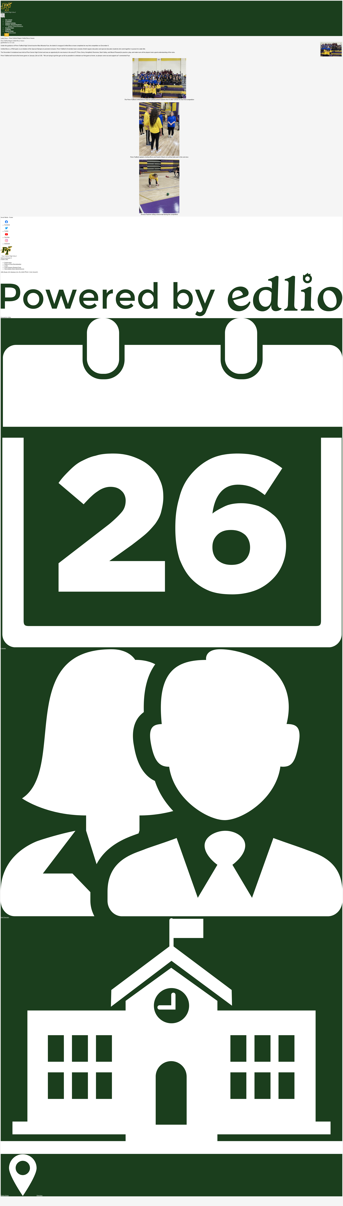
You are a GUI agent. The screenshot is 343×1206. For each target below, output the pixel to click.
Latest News (4, 38)
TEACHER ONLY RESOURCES (14, 269)
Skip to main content (6, 1)
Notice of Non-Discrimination (12, 264)
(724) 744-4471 (33, 272)
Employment (8, 262)
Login (6, 265)
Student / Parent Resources (15, 26)
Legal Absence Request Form (12, 267)
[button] (13, 24)
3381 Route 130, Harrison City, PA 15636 (12, 272)
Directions (39, 1195)
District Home (12, 32)
